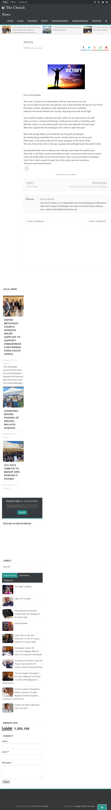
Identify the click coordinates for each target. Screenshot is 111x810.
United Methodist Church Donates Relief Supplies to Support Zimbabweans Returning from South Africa (12, 337)
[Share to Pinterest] (106, 47)
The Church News (40, 806)
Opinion (6, 566)
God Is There (32, 186)
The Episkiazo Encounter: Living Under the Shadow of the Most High (27, 613)
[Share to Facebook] (83, 47)
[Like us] (95, 2)
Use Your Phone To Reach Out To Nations (88, 186)
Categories (8, 580)
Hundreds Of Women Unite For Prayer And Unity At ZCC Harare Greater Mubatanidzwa (29, 663)
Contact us (23, 2)
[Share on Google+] (95, 47)
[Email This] (100, 47)
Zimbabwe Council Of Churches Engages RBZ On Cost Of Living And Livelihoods (28, 651)
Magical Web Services (85, 806)
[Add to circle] (99, 2)
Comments (24, 575)
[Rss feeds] (107, 2)
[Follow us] (103, 2)
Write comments (97, 221)
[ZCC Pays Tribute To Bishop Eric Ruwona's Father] (13, 461)
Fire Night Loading (23, 586)
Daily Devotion (21, 623)
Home (5, 2)
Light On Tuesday (22, 598)
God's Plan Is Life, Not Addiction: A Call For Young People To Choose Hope (27, 638)
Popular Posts (9, 575)
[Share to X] (89, 47)
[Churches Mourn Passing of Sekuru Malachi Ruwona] (13, 406)
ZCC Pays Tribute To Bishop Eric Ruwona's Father (12, 472)
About (13, 2)
